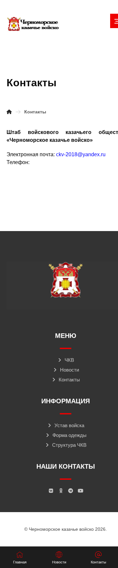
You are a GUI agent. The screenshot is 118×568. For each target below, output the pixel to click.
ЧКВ (69, 360)
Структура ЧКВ (69, 445)
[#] (51, 491)
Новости (69, 370)
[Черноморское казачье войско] (33, 24)
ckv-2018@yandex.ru (81, 154)
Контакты (69, 379)
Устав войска (69, 425)
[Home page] (9, 111)
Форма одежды (69, 435)
